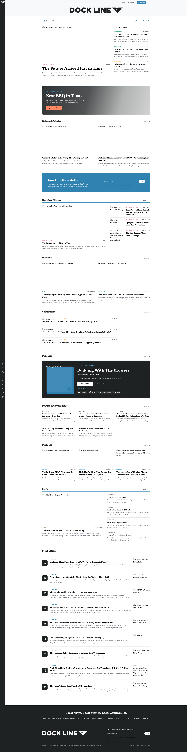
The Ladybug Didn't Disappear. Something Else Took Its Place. (130, 35)
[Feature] (2, 364)
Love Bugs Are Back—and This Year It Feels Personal (131, 50)
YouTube (83, 392)
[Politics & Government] (2, 384)
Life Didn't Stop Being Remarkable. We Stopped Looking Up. (77, 637)
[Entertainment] (2, 388)
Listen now (85, 384)
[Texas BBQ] (2, 397)
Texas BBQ (125, 2)
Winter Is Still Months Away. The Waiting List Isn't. (130, 65)
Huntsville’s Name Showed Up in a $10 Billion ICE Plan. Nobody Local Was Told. (132, 414)
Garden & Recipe (98, 718)
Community (118, 61)
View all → (146, 121)
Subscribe (141, 2)
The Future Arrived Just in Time (72, 68)
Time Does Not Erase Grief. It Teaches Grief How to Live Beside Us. (138, 212)
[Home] (2, 2)
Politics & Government (140, 718)
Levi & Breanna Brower (92, 374)
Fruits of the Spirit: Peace (117, 522)
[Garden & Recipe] (2, 372)
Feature (86, 718)
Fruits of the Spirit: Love (116, 497)
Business (45, 469)
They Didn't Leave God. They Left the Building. (63, 530)
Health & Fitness (48, 64)
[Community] (2, 360)
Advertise (143, 746)
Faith (44, 527)
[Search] (119, 2)
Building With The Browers (103, 370)
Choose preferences (127, 185)
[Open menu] (148, 2)
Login (148, 746)
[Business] (2, 393)
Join (142, 181)
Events (132, 2)
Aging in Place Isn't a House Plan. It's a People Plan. (137, 223)
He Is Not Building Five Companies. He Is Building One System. (95, 473)
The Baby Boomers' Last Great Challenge (136, 234)
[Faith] (2, 380)
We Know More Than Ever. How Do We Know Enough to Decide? (123, 159)
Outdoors (118, 32)
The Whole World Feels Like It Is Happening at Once (79, 342)
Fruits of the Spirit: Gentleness (119, 535)
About (132, 746)
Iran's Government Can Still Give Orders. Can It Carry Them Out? (58, 414)
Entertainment (69, 718)
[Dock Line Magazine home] (96, 10)
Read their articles (99, 384)
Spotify (94, 392)
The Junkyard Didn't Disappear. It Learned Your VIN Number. (57, 473)
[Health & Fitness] (2, 376)
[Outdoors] (2, 368)
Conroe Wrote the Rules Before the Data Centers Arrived (94, 429)
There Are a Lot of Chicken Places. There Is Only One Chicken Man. (131, 473)
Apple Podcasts (106, 392)
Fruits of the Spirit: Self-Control (119, 510)
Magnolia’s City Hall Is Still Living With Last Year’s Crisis (57, 429)
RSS (118, 392)
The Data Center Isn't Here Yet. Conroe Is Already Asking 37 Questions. (95, 414)
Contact (137, 746)
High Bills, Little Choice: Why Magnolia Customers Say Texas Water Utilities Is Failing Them (89, 669)
